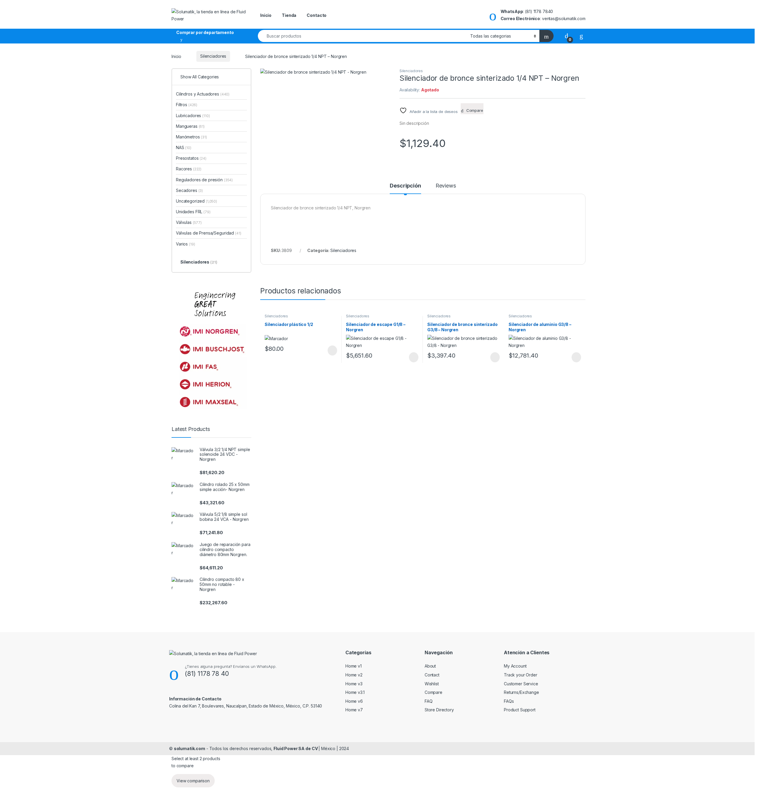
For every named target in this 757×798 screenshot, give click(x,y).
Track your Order (520, 674)
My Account (515, 665)
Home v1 (353, 665)
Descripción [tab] (405, 186)
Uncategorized (196, 200)
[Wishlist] (581, 35)
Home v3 (354, 683)
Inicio (265, 15)
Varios (185, 243)
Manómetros (191, 136)
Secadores (189, 190)
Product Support (520, 709)
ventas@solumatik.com (563, 18)
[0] (566, 35)
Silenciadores (213, 56)
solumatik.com (189, 748)
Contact (432, 674)
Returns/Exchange (521, 692)
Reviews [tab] (446, 186)
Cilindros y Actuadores (202, 93)
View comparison (193, 780)
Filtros (186, 104)
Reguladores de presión (204, 179)
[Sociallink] (171, 718)
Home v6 (354, 701)
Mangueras (190, 126)
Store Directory (439, 709)
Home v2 (354, 674)
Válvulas (189, 222)
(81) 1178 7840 (539, 11)
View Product (329, 350)
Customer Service (521, 683)
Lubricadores (193, 115)
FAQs (509, 701)
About (430, 665)
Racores (188, 168)
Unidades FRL (193, 211)
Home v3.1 (355, 692)
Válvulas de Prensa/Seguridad (208, 232)
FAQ (429, 701)
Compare (433, 692)
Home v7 (354, 709)
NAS (183, 147)
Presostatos (191, 158)
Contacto (316, 15)
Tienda (289, 15)
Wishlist (432, 683)
